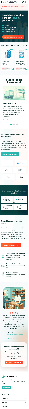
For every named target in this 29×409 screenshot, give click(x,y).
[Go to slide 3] (14, 124)
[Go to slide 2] (13, 124)
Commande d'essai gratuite (12, 37)
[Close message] (25, 7)
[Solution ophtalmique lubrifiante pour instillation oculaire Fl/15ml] (7, 54)
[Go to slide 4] (16, 124)
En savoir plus (7, 120)
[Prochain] (26, 45)
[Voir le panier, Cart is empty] (25, 2)
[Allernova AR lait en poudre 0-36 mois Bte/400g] (21, 54)
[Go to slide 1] (11, 124)
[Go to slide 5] (17, 124)
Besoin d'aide (6, 387)
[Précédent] (23, 45)
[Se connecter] (23, 2)
